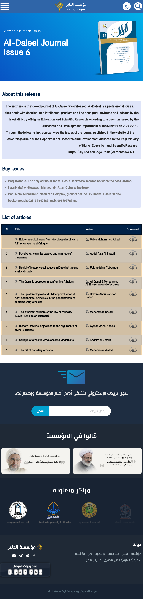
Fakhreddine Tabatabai (104, 267)
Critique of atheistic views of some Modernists (46, 340)
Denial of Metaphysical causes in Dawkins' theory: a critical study (46, 269)
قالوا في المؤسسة (71, 436)
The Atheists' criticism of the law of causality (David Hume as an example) (43, 314)
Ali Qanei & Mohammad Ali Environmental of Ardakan (103, 283)
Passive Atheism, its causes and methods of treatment (43, 255)
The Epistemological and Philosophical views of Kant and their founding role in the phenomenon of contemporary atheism (45, 298)
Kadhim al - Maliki (100, 340)
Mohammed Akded (101, 350)
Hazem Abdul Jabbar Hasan (101, 296)
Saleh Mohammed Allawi (105, 239)
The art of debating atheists (36, 350)
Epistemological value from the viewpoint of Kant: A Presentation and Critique (46, 241)
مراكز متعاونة (71, 490)
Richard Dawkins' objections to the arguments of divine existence (46, 328)
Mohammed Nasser (101, 312)
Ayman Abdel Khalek (102, 326)
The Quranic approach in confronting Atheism (46, 281)
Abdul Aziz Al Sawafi (102, 253)
